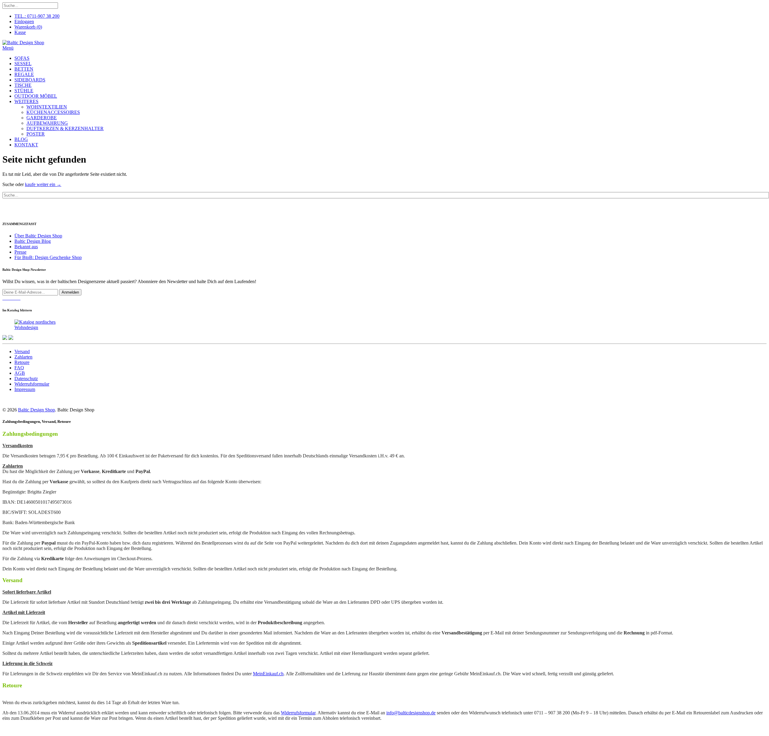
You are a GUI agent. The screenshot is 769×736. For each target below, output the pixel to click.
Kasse (20, 32)
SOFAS (21, 58)
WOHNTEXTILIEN (46, 106)
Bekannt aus (26, 246)
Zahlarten (23, 356)
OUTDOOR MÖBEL (35, 96)
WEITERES (26, 101)
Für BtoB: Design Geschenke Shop (48, 257)
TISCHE (23, 85)
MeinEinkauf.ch (268, 673)
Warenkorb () (28, 26)
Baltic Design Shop (36, 409)
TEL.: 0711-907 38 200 (36, 16)
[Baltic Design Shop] (23, 42)
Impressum (24, 389)
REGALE (24, 74)
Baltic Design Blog (32, 241)
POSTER (35, 133)
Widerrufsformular (31, 383)
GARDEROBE (41, 117)
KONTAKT (26, 144)
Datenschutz (26, 378)
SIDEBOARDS (29, 79)
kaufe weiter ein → (43, 184)
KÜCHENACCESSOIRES (53, 112)
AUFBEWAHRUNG (47, 123)
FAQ (19, 367)
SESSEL (23, 63)
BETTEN (23, 69)
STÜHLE (23, 90)
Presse (20, 252)
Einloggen (24, 21)
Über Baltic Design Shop (38, 235)
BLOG (21, 139)
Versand (22, 351)
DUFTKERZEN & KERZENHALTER (65, 128)
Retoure (21, 362)
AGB (19, 373)
